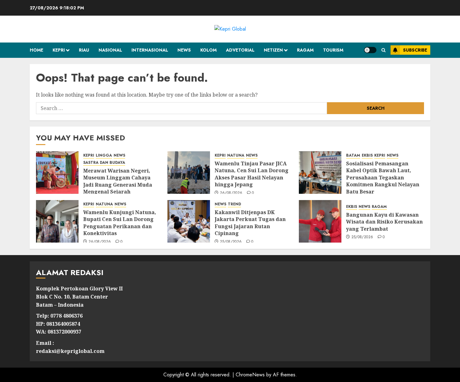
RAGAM (305, 50)
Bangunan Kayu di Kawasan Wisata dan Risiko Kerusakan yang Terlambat (384, 221)
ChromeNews (250, 374)
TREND (234, 204)
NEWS (184, 50)
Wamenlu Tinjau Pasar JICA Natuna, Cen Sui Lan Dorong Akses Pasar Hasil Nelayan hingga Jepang (252, 174)
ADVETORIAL (240, 50)
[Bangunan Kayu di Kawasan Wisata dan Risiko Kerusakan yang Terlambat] (320, 221)
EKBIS (367, 155)
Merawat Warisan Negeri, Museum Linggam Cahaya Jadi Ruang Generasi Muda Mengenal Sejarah (117, 181)
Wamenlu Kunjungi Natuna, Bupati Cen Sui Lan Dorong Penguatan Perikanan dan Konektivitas (119, 223)
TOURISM (333, 50)
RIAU (84, 50)
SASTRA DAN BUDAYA (104, 162)
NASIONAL (110, 50)
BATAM (353, 155)
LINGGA (104, 155)
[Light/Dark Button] (370, 50)
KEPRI (59, 50)
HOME (36, 50)
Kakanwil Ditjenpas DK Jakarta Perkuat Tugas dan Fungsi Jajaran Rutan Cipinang (250, 223)
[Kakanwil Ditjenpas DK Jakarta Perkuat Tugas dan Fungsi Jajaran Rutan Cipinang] (188, 221)
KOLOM (208, 50)
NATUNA (235, 155)
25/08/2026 (231, 241)
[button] (383, 50)
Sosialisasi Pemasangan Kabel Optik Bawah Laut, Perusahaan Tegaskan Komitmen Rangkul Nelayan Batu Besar (382, 177)
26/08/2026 (231, 193)
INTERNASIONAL (149, 50)
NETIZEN (273, 50)
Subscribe (415, 50)
